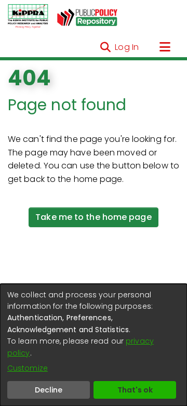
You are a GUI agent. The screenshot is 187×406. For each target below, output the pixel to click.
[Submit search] (105, 47)
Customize (27, 368)
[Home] (28, 16)
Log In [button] (127, 47)
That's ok (135, 390)
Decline (48, 390)
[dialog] (93, 345)
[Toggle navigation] (164, 47)
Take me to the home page (93, 217)
